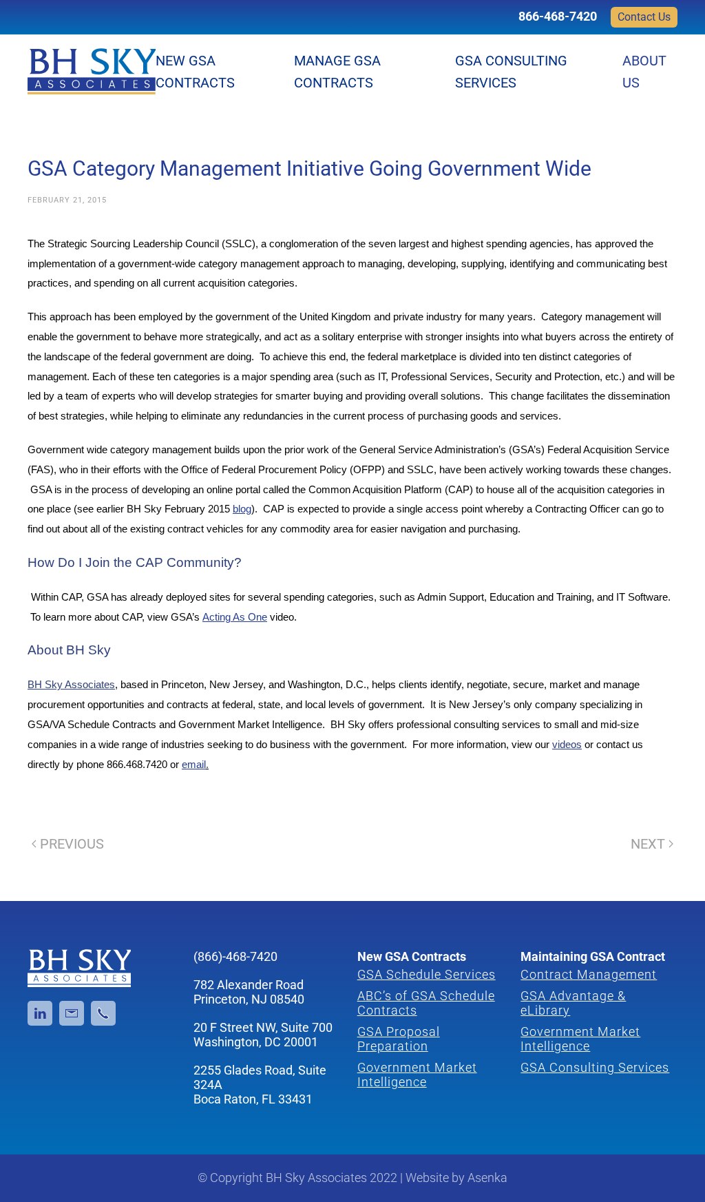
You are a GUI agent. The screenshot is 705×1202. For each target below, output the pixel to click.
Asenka (487, 1177)
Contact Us (644, 16)
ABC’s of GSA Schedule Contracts (426, 1002)
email (194, 764)
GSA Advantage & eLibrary (573, 1002)
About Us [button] (644, 71)
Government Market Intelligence (417, 1074)
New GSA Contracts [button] (195, 71)
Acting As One (234, 617)
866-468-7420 (557, 16)
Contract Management (588, 974)
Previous (72, 844)
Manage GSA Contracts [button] (337, 71)
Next (648, 844)
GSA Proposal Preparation (398, 1038)
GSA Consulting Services (511, 71)
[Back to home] (92, 71)
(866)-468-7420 (235, 956)
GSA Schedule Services (426, 974)
